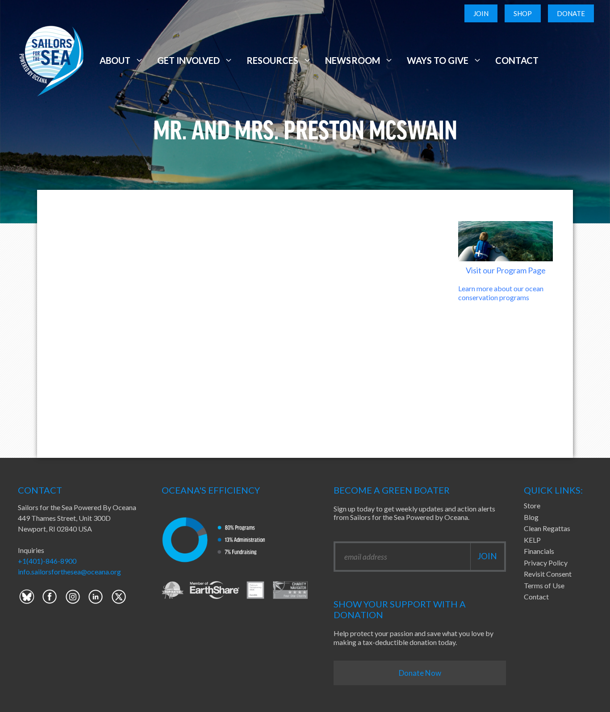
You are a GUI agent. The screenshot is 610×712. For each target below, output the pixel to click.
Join (481, 13)
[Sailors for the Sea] (51, 59)
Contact (517, 60)
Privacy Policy (546, 562)
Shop (523, 13)
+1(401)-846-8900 (47, 561)
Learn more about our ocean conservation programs (500, 292)
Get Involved (188, 60)
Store (532, 505)
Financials (539, 551)
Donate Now (420, 673)
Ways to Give (437, 60)
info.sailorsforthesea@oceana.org (69, 571)
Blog (531, 517)
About (115, 60)
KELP (532, 540)
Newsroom (352, 60)
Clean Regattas (547, 528)
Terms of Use (544, 585)
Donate (571, 13)
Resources (272, 60)
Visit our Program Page (506, 270)
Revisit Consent (548, 574)
